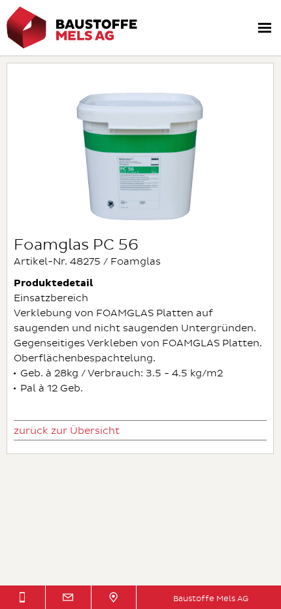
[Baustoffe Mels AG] (72, 46)
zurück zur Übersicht (67, 431)
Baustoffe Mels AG (210, 599)
